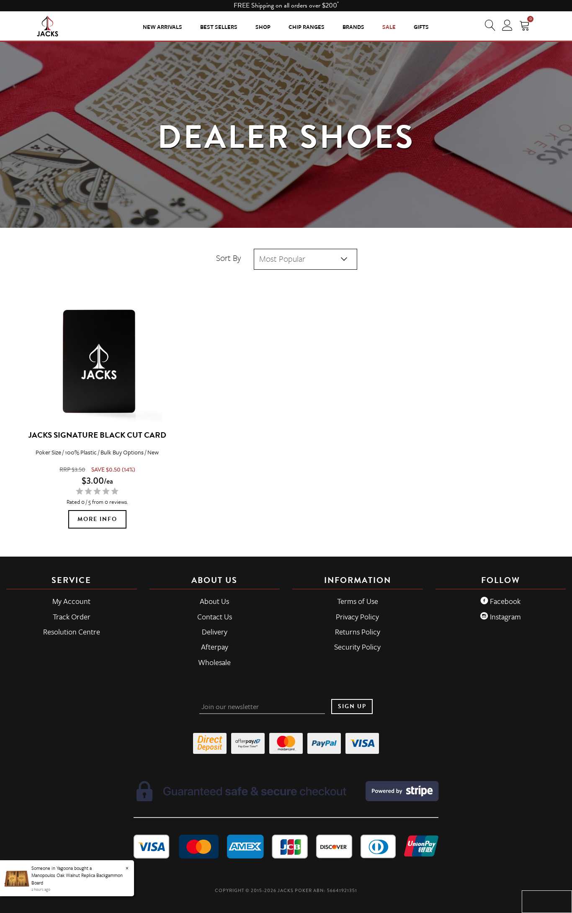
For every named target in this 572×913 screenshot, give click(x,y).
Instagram (504, 616)
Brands (353, 27)
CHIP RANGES (307, 27)
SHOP (263, 27)
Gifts (421, 27)
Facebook (504, 601)
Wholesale (214, 662)
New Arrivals (162, 27)
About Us (214, 601)
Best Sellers (218, 27)
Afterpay (214, 646)
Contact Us (214, 616)
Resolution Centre (71, 631)
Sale (389, 27)
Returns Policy (357, 631)
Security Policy (357, 646)
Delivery (214, 631)
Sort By (228, 258)
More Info (97, 519)
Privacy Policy (357, 616)
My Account (71, 601)
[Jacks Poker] (47, 25)
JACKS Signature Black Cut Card (97, 435)
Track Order (71, 616)
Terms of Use (357, 601)
